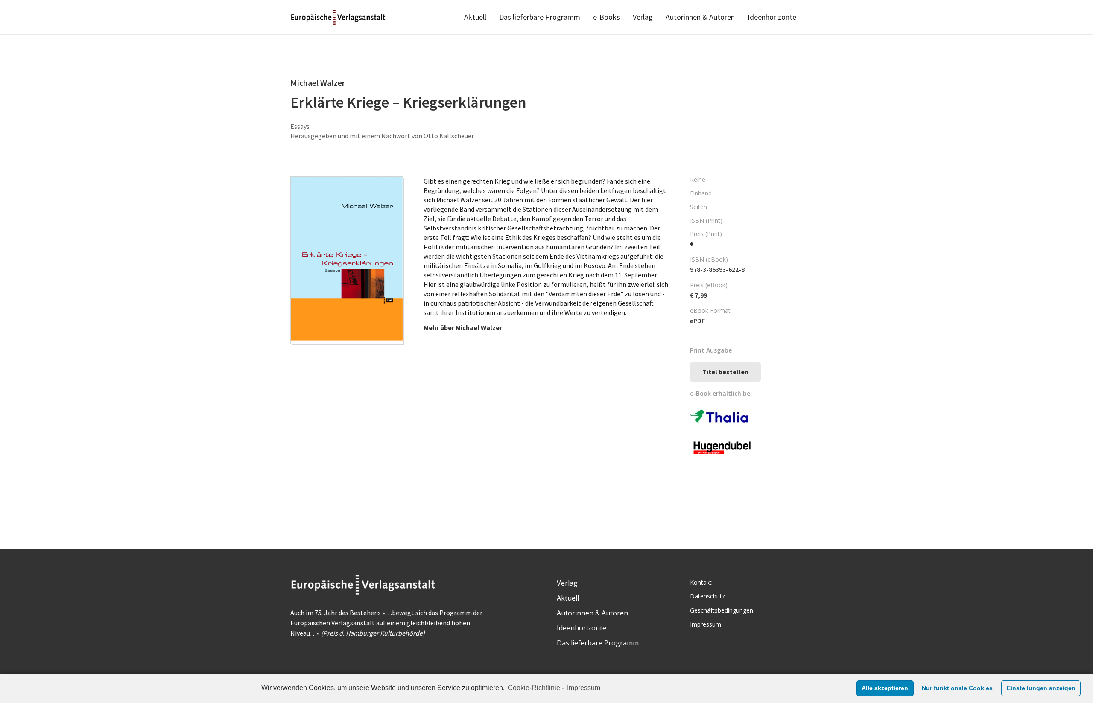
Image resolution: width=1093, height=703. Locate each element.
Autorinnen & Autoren (592, 613)
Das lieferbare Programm (598, 643)
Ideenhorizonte (581, 628)
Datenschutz (707, 596)
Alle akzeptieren (885, 688)
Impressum (583, 687)
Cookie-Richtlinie (534, 687)
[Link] (338, 17)
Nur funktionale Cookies (957, 688)
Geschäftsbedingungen (721, 610)
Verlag (567, 583)
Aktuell (568, 598)
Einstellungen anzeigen (1041, 688)
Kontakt (701, 582)
